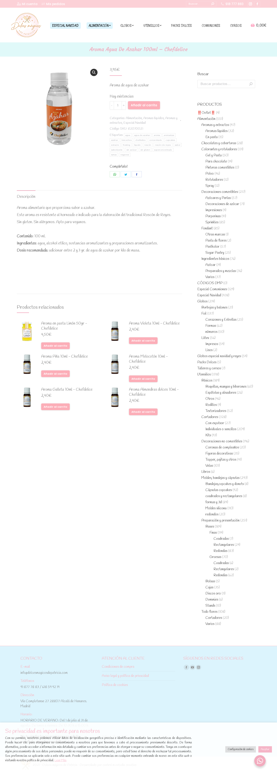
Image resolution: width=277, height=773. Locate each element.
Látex (205, 338)
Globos (202, 301)
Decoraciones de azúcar (222, 204)
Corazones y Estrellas (220, 319)
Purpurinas (213, 216)
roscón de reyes (163, 145)
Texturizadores (215, 411)
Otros (209, 399)
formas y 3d (213, 502)
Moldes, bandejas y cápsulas (220, 478)
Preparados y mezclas (220, 271)
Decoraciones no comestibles (221, 441)
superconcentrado (163, 150)
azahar (114, 140)
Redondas (220, 551)
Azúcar (210, 265)
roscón (147, 145)
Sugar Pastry (214, 252)
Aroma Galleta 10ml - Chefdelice (66, 389)
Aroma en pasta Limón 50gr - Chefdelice (64, 326)
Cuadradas (221, 538)
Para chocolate (216, 161)
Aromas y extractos (215, 125)
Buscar (251, 84)
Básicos (206, 380)
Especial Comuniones (212, 289)
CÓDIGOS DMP (209, 283)
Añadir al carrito (144, 105)
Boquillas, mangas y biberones (225, 386)
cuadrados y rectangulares (223, 496)
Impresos (211, 344)
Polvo (209, 173)
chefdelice (140, 140)
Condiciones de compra (118, 666)
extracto (115, 145)
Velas (209, 465)
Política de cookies (115, 685)
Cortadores (209, 417)
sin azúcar (132, 150)
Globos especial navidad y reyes (219, 356)
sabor (177, 145)
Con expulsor (214, 423)
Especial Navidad (134, 123)
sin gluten (145, 150)
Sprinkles (211, 222)
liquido (137, 145)
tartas (114, 155)
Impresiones (213, 210)
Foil (203, 313)
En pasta (211, 137)
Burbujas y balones (214, 307)
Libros (205, 472)
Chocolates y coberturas (218, 143)
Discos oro (213, 593)
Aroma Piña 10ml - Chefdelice (64, 356)
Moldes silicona (216, 508)
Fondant (207, 228)
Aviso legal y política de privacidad (125, 676)
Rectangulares (224, 545)
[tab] (26, 194)
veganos (124, 155)
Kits (208, 435)
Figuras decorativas (219, 453)
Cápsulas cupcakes (218, 490)
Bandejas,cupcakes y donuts (224, 484)
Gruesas (215, 557)
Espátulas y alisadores (220, 392)
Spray (209, 186)
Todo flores (209, 612)
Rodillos (211, 405)
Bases (209, 526)
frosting (126, 145)
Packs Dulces (206, 362)
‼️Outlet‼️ (206, 113)
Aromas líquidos (153, 118)
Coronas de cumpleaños (222, 447)
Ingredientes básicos (215, 259)
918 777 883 (234, 4)
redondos (211, 514)
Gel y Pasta (213, 155)
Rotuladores (214, 179)
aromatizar (169, 135)
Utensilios (204, 374)
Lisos (209, 350)
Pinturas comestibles (219, 167)
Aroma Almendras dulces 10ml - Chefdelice (154, 392)
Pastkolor (212, 246)
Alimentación (134, 118)
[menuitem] (27, 4)
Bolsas (210, 581)
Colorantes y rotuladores (219, 149)
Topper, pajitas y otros (220, 459)
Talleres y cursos (209, 368)
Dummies (211, 599)
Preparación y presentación (220, 520)
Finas (213, 532)
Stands (210, 605)
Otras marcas (215, 234)
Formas (210, 326)
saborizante (117, 150)
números (211, 332)
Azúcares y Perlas (218, 198)
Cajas (209, 587)
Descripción (26, 196)
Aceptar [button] (265, 749)
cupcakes (170, 140)
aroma (157, 135)
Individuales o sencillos (220, 429)
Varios (209, 277)
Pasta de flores (216, 240)
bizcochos (127, 140)
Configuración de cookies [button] (240, 749)
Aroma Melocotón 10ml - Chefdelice (148, 359)
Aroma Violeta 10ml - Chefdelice (154, 323)
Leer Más (61, 760)
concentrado (155, 140)
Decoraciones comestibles (219, 192)
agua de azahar (142, 135)
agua (127, 135)
